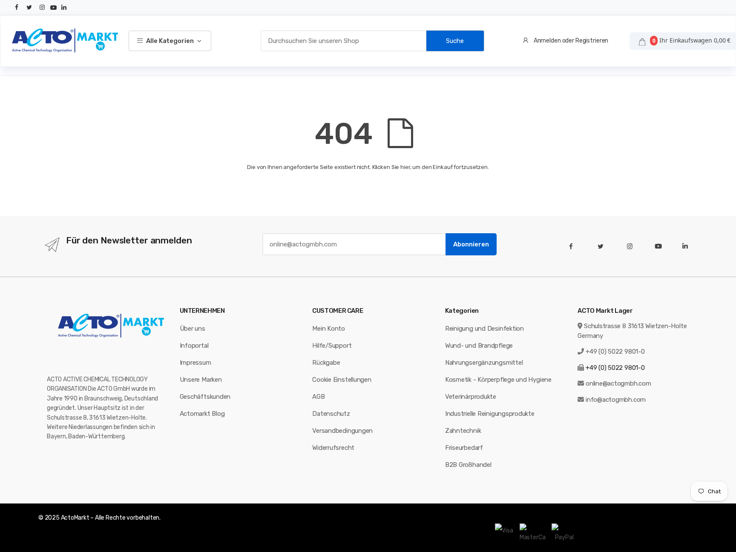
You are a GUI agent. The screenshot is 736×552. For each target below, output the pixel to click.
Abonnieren (471, 244)
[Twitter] (29, 7)
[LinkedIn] (63, 8)
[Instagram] (42, 7)
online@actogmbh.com (618, 383)
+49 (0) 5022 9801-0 (615, 351)
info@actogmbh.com (616, 399)
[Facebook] (17, 7)
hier (405, 167)
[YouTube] (53, 8)
